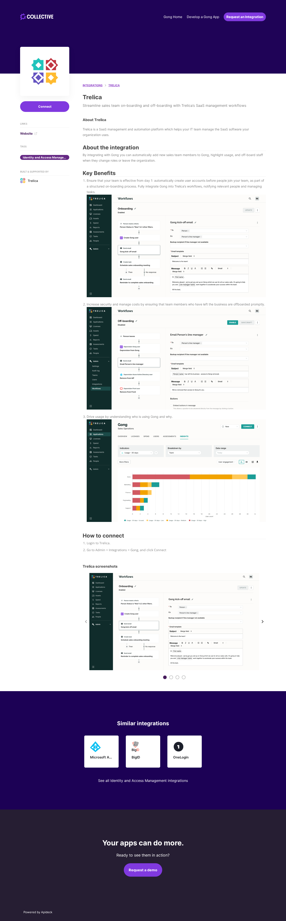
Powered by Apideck (37, 912)
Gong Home (173, 17)
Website (26, 133)
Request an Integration (244, 17)
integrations (93, 85)
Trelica (33, 181)
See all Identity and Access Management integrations (143, 780)
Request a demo (143, 870)
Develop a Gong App (203, 17)
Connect (44, 106)
